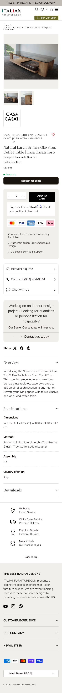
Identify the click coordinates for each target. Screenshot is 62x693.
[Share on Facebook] (21, 348)
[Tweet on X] (14, 348)
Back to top (31, 556)
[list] (31, 61)
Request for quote (31, 180)
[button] (51, 9)
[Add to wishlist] (53, 134)
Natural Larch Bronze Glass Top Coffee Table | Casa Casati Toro (27, 29)
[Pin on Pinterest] (28, 348)
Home (6, 25)
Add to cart (42, 197)
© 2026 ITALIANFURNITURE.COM (19, 684)
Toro (18, 162)
